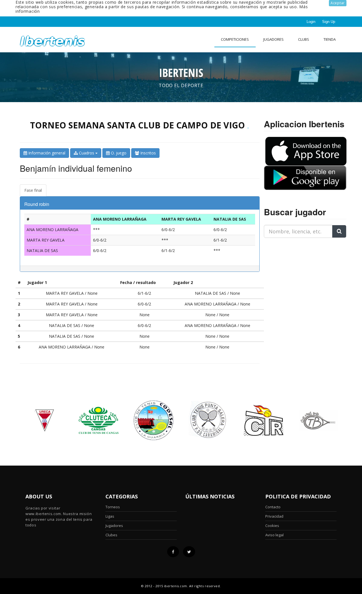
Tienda (330, 39)
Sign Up (328, 22)
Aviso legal (274, 534)
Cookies (272, 525)
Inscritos (147, 153)
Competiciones (235, 39)
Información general (46, 153)
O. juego (118, 153)
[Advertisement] (299, 277)
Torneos (112, 506)
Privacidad (274, 516)
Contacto (273, 506)
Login (311, 22)
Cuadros (86, 153)
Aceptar (338, 3)
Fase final (33, 190)
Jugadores (273, 39)
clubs (303, 39)
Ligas (109, 516)
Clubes (111, 534)
